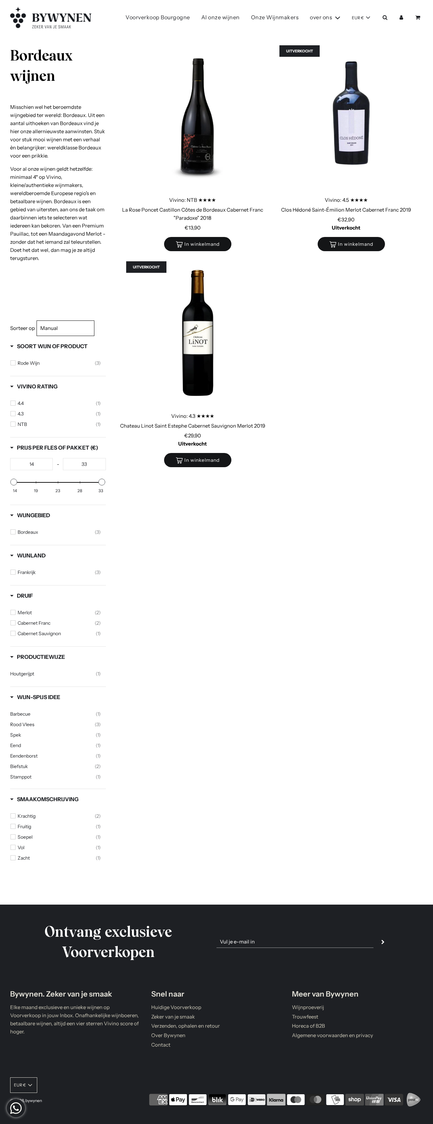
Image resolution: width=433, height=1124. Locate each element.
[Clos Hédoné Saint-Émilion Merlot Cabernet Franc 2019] (351, 118)
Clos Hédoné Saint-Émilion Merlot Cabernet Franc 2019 (346, 210)
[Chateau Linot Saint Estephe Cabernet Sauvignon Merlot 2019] (198, 334)
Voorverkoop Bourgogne (158, 17)
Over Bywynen (168, 1035)
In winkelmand (202, 244)
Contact (160, 1045)
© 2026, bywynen (26, 1100)
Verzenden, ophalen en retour (185, 1026)
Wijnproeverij (308, 1007)
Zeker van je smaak (173, 1016)
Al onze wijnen (220, 17)
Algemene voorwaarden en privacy (332, 1035)
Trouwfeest (305, 1016)
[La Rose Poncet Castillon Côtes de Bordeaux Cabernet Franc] (198, 118)
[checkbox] (59, 363)
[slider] (13, 482)
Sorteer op (22, 328)
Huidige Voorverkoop (176, 1007)
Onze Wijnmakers (275, 17)
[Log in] (401, 17)
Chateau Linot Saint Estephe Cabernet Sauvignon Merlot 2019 (192, 426)
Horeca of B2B (308, 1026)
